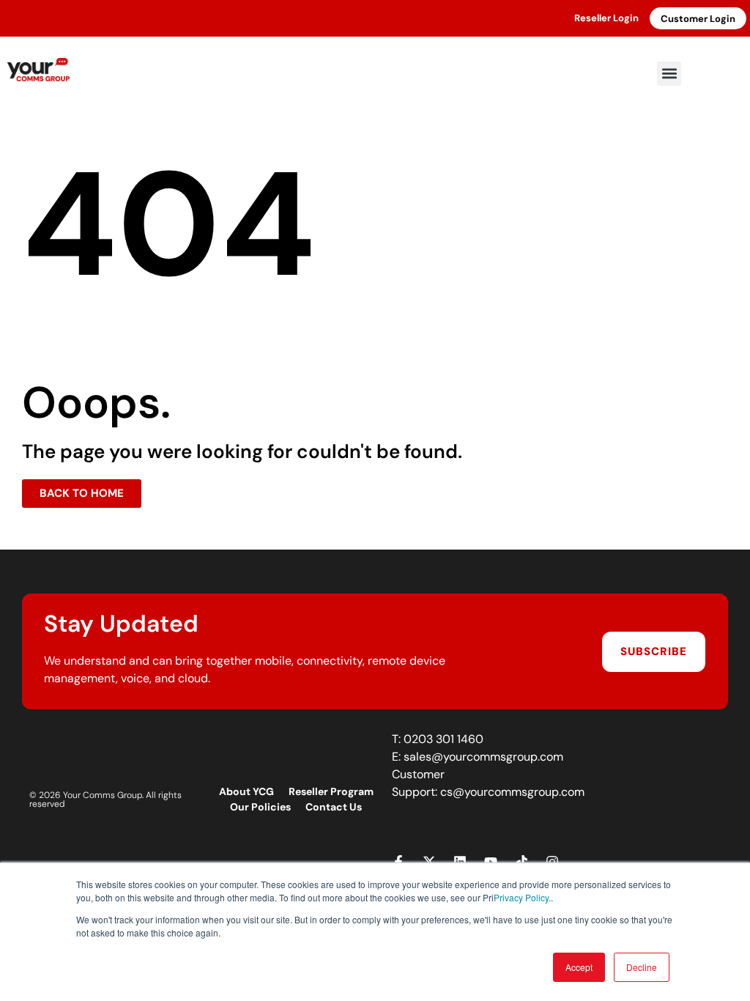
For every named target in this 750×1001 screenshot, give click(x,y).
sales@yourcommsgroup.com (483, 756)
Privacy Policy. (522, 897)
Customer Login (698, 18)
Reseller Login (606, 18)
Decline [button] (641, 967)
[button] (669, 74)
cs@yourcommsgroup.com (512, 791)
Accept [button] (579, 967)
